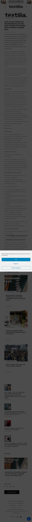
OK (16, 259)
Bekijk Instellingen (16, 268)
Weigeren (16, 263)
